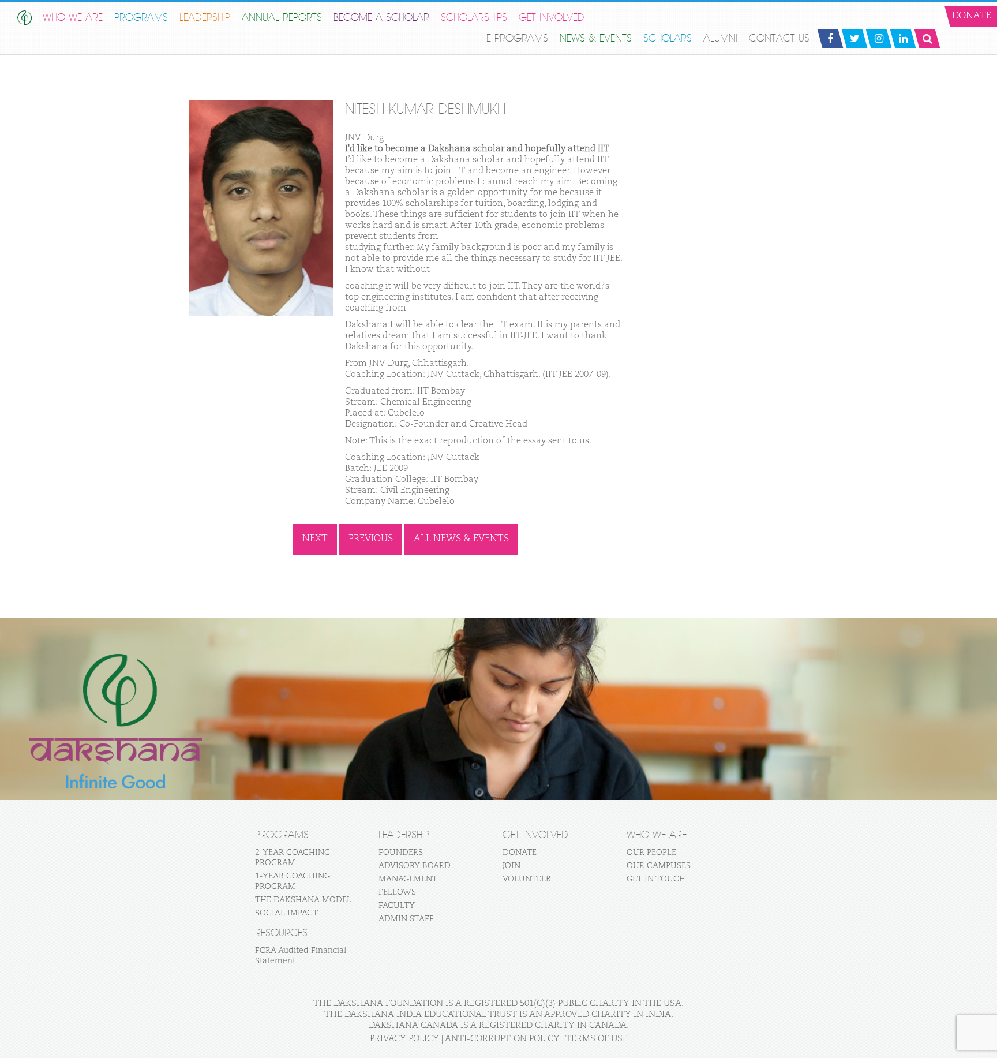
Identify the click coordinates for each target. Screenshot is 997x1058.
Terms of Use (596, 1038)
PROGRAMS (141, 18)
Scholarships (474, 18)
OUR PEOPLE (651, 852)
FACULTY (396, 906)
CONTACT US (779, 38)
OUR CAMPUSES (659, 866)
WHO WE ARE (73, 18)
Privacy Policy (404, 1038)
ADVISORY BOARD (414, 866)
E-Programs (517, 38)
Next (315, 539)
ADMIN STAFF (406, 919)
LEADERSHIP (204, 18)
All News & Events (461, 539)
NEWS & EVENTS (596, 38)
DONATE (520, 852)
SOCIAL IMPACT (286, 913)
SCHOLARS (667, 38)
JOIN (511, 866)
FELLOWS (397, 892)
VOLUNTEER (527, 879)
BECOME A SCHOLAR (381, 18)
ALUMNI (720, 38)
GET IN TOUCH (656, 879)
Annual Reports (282, 18)
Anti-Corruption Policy (502, 1038)
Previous (370, 539)
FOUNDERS (400, 852)
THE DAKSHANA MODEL (303, 900)
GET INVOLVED (551, 18)
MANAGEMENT (407, 879)
